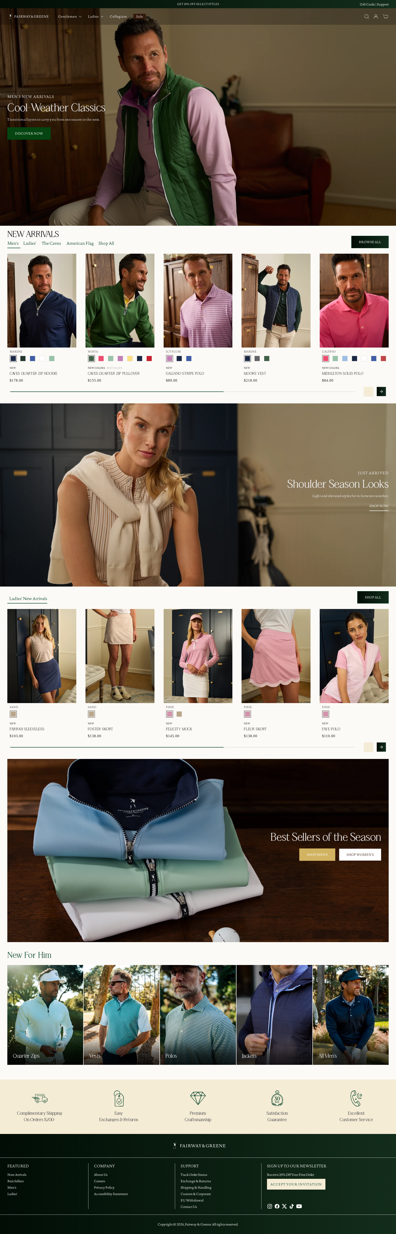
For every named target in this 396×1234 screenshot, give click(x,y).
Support (383, 4)
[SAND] (13, 714)
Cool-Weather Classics (56, 108)
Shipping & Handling (196, 1187)
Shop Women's (360, 854)
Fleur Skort (255, 729)
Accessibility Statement (111, 1194)
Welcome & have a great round (198, 4)
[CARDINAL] (383, 358)
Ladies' (29, 243)
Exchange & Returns (196, 1181)
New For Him (29, 955)
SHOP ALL (373, 597)
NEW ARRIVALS (33, 234)
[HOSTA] (91, 358)
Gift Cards (367, 4)
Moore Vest (255, 373)
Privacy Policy (104, 1187)
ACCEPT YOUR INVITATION (296, 1184)
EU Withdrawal (192, 1200)
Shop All (106, 243)
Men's (13, 243)
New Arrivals (16, 1174)
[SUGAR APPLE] (52, 358)
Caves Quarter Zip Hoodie (33, 373)
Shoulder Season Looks (338, 484)
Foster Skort (100, 729)
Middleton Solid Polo (342, 373)
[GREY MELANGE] (257, 358)
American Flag (80, 243)
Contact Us (189, 1206)
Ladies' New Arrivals (28, 598)
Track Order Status (194, 1174)
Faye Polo (331, 729)
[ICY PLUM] (120, 358)
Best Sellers (15, 1181)
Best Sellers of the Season (325, 837)
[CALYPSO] (101, 358)
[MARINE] (13, 358)
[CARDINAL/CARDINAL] (149, 358)
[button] (385, 16)
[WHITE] (42, 358)
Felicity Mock (179, 729)
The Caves (51, 243)
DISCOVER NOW (29, 133)
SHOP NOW (379, 506)
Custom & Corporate (196, 1194)
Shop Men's (317, 854)
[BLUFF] (345, 358)
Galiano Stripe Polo (185, 373)
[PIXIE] (169, 714)
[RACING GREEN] (23, 358)
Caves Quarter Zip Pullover (114, 373)
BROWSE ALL (370, 242)
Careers (99, 1181)
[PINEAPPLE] (130, 358)
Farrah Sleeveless (27, 729)
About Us (100, 1174)
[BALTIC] (32, 358)
